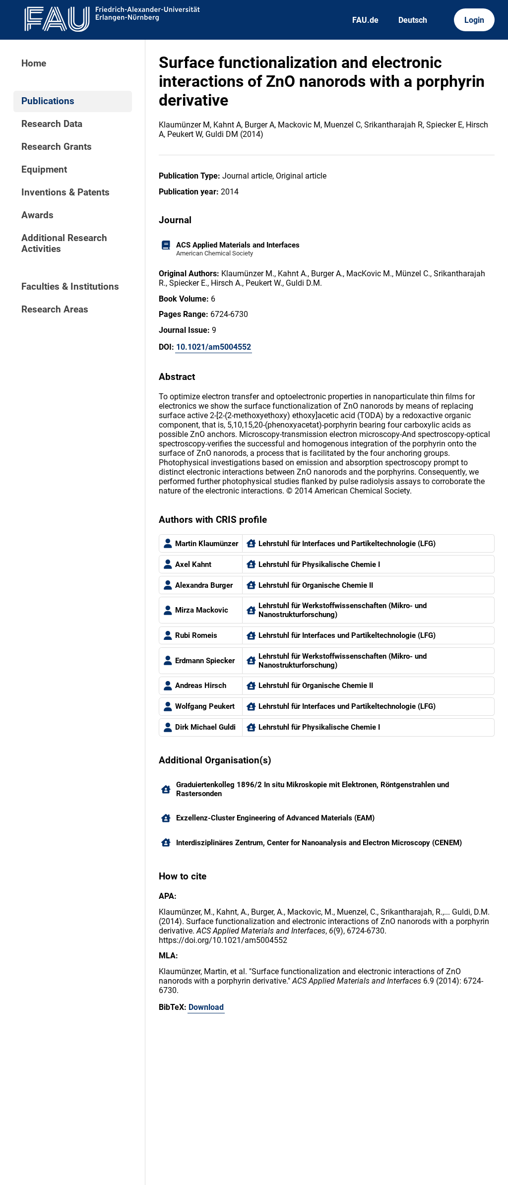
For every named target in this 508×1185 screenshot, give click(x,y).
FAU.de (365, 20)
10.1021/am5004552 (213, 347)
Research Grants (56, 146)
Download (206, 1007)
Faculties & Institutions (70, 286)
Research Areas (54, 309)
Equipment (44, 169)
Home (33, 63)
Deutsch (412, 20)
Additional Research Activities (64, 243)
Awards (37, 215)
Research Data (51, 124)
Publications (47, 101)
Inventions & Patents (65, 192)
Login (474, 20)
